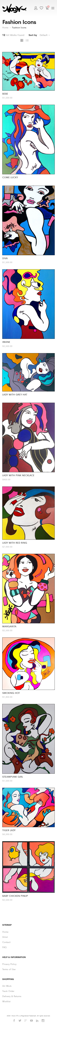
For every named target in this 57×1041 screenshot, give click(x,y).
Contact (6, 942)
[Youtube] (31, 1021)
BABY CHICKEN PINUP (15, 895)
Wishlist (6, 1001)
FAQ (4, 947)
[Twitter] (20, 1021)
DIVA (5, 258)
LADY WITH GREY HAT (14, 394)
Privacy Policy (9, 964)
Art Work (7, 985)
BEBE (5, 93)
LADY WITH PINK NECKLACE (18, 475)
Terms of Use (9, 969)
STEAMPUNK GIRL (12, 776)
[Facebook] (14, 1021)
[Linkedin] (37, 1021)
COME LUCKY (10, 177)
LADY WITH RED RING (14, 542)
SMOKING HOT (11, 692)
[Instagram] (43, 1021)
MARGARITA (9, 626)
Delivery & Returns (11, 996)
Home (5, 931)
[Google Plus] (25, 1021)
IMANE (6, 341)
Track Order (8, 991)
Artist (5, 936)
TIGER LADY (9, 830)
